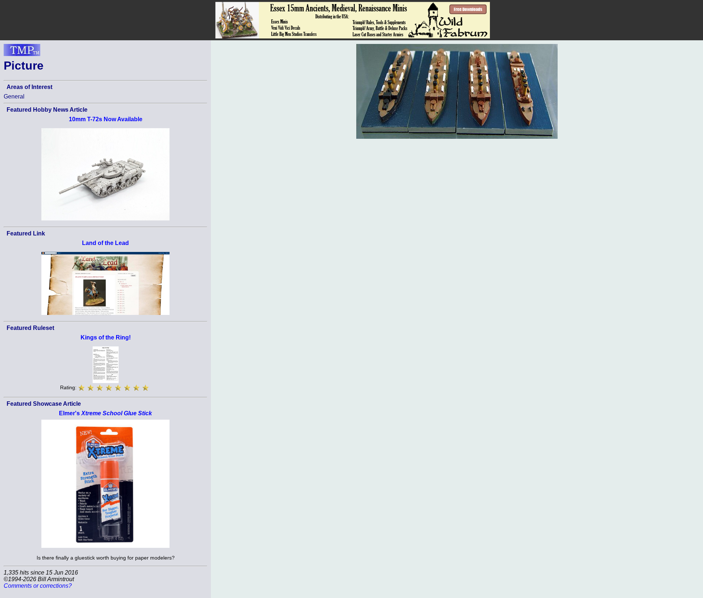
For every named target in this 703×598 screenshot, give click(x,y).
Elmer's (105, 413)
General (14, 96)
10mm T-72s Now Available (105, 119)
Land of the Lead (105, 243)
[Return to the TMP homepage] (22, 52)
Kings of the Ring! (106, 337)
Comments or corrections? (38, 586)
